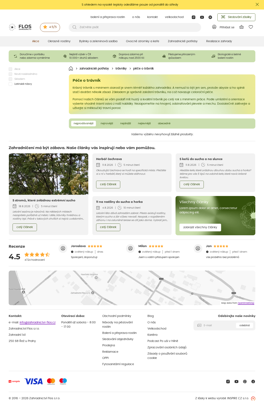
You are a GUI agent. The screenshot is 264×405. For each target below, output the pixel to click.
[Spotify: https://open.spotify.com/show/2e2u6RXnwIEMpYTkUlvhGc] (210, 17)
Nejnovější (107, 123)
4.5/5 (53, 27)
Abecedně (164, 123)
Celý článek (24, 227)
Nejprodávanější (83, 123)
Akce (35, 41)
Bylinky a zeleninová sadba (98, 41)
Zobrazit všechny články (200, 227)
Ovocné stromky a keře (142, 41)
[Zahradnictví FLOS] (20, 27)
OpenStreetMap (246, 303)
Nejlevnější (144, 123)
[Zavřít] (257, 4)
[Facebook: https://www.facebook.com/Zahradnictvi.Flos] (253, 381)
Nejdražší (125, 123)
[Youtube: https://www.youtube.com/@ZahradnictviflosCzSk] (202, 17)
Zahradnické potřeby (183, 41)
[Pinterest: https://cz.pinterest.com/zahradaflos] (245, 381)
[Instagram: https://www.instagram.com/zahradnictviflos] (193, 17)
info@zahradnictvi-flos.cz (37, 322)
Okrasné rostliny (59, 41)
